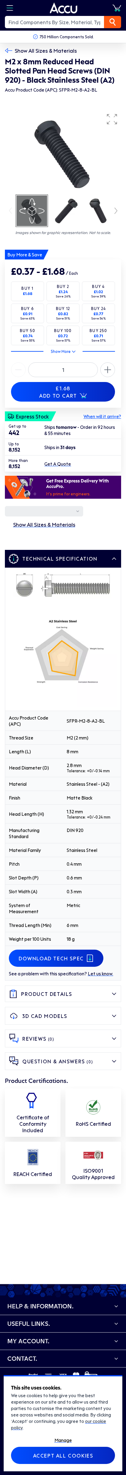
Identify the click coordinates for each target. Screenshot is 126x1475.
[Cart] (117, 8)
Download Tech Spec (51, 958)
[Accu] (63, 7)
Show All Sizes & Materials (46, 50)
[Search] (112, 22)
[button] (112, 119)
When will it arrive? (102, 416)
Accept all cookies (63, 1455)
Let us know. (100, 973)
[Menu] (10, 8)
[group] (63, 152)
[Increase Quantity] (18, 369)
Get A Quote (57, 464)
